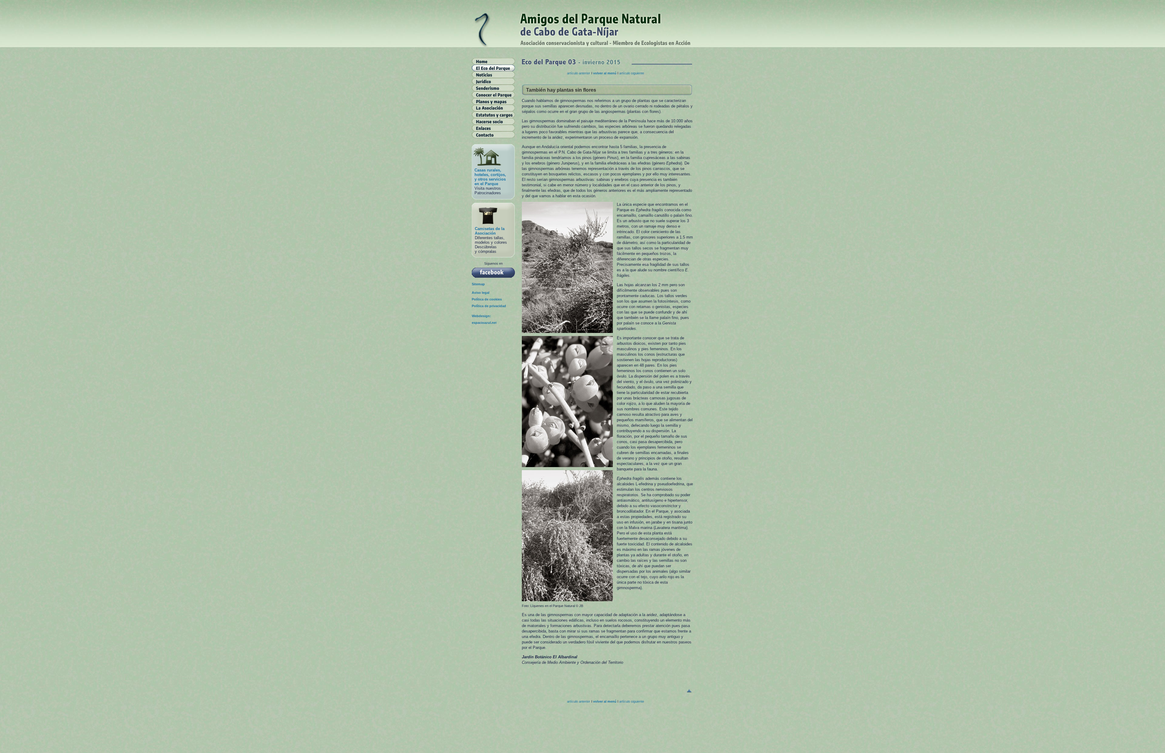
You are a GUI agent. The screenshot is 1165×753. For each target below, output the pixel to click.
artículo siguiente (631, 73)
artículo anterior (578, 73)
